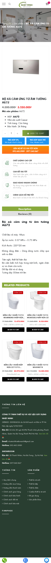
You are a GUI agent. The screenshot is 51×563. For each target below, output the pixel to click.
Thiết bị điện (33, 487)
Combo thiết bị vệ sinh (37, 491)
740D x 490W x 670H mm (38, 374)
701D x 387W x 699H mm (13, 324)
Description (24, 208)
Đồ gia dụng (34, 495)
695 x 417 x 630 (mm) (38, 324)
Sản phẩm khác (35, 499)
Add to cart (37, 133)
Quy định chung (9, 480)
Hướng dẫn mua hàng (12, 483)
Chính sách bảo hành (11, 495)
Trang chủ (6, 23)
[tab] (24, 209)
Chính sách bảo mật (11, 503)
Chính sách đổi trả (10, 499)
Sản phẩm (18, 23)
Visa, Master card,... (38, 141)
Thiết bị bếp (33, 483)
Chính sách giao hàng (12, 491)
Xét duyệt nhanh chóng (13, 141)
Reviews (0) (25, 213)
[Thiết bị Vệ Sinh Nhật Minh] (25, 3)
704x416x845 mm (13, 374)
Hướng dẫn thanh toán (12, 487)
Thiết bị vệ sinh (34, 480)
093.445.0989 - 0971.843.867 (25, 150)
